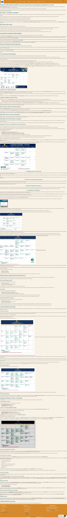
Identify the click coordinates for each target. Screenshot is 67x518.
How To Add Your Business (27, 506)
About (20, 1)
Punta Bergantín (20, 40)
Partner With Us (3, 509)
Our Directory (8, 401)
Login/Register (39, 1)
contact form (6, 138)
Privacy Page (3, 508)
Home (17, 1)
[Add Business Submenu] (31, 2)
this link (34, 312)
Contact (43, 1)
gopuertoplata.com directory (24, 197)
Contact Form (52, 510)
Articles (34, 1)
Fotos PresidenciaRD (32, 42)
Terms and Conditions (4, 506)
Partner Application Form (27, 509)
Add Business (29, 1)
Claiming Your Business (27, 508)
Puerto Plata (24, 1)
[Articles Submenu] (35, 2)
